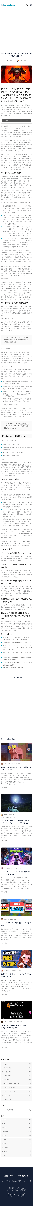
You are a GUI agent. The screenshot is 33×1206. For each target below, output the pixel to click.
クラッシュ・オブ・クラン (16, 1091)
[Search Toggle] (27, 5)
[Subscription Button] (30, 1181)
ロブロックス (16, 1095)
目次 (6, 121)
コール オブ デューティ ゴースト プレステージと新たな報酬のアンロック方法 (16, 426)
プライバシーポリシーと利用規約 (16, 1190)
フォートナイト (16, 868)
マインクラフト (19, 919)
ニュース (11, 60)
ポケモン (16, 1064)
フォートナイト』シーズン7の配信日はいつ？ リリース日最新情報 (16, 873)
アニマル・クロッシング (16, 1087)
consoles (16, 1151)
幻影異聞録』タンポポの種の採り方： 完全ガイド (17, 642)
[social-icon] (10, 1195)
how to (16, 1120)
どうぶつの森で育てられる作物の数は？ (14, 667)
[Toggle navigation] (30, 4)
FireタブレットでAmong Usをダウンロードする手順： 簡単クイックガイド (16, 1026)
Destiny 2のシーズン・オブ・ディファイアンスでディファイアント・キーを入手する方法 (16, 822)
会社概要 (11, 1188)
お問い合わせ (20, 1188)
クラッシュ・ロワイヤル (16, 1099)
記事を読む (4, 787)
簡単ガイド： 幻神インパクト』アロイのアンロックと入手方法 (16, 975)
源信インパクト (16, 970)
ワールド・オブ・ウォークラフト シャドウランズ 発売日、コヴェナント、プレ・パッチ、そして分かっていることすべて (17, 647)
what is (16, 1127)
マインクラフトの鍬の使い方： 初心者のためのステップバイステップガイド (16, 339)
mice (16, 1155)
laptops (16, 1143)
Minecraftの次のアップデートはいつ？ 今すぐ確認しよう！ (16, 924)
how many (16, 1131)
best (16, 1123)
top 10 (16, 1135)
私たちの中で (18, 1021)
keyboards (16, 1147)
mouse (16, 1139)
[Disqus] (16, 709)
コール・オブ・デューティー (16, 1083)
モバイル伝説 (16, 1079)
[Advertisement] (16, 27)
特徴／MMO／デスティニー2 (10, 817)
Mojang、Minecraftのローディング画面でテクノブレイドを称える (16, 768)
